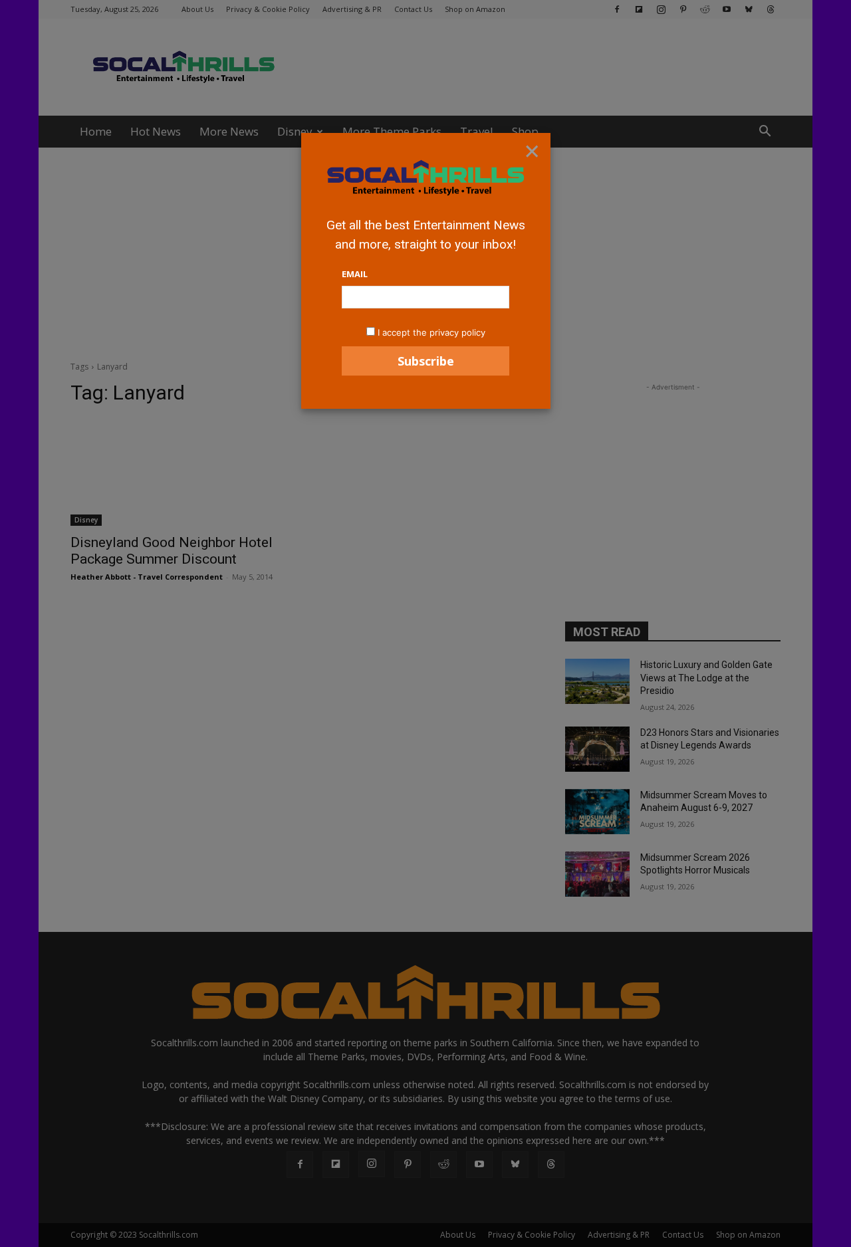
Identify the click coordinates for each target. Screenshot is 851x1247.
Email (355, 274)
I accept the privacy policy (431, 332)
